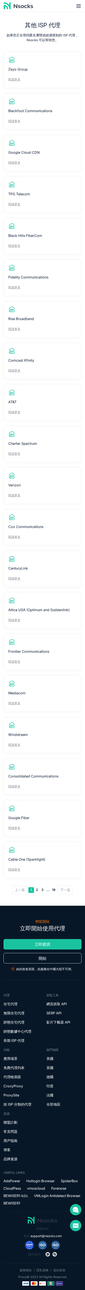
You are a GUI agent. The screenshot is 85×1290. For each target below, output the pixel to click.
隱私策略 (42, 1270)
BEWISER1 (11, 1203)
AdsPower (11, 1181)
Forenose (58, 1188)
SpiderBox (69, 1181)
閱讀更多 (14, 79)
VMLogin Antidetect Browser (57, 1196)
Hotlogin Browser (40, 1181)
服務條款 (26, 1270)
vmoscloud (36, 1188)
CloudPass (12, 1188)
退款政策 (59, 1270)
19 (53, 890)
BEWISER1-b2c (15, 1196)
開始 (42, 958)
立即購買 (42, 944)
